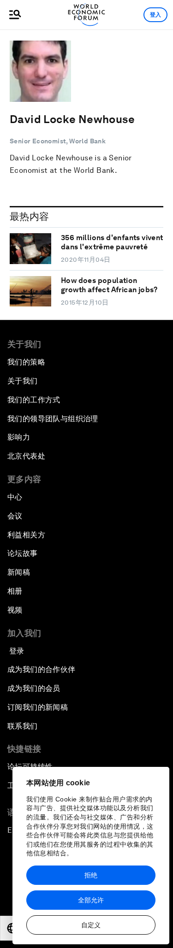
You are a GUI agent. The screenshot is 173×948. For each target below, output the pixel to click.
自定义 (91, 925)
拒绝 (90, 875)
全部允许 (91, 900)
